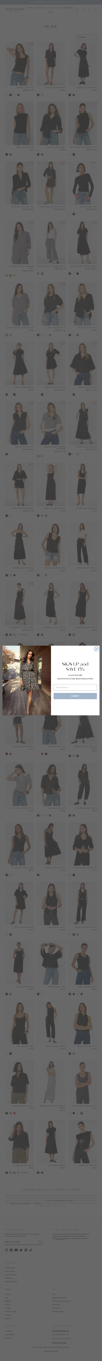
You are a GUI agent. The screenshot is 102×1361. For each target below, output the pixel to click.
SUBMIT (75, 696)
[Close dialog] (96, 649)
